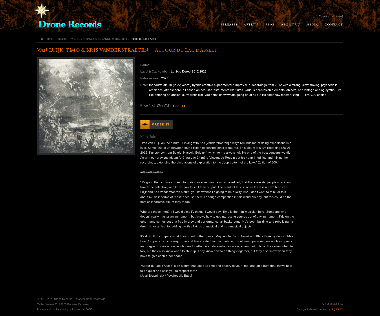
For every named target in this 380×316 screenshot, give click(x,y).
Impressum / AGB (82, 309)
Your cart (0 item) (331, 16)
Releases (229, 25)
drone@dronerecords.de (90, 299)
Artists (251, 25)
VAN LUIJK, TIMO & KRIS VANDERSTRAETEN (99, 39)
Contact (334, 25)
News (270, 25)
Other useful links (332, 303)
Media (312, 25)
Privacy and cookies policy (53, 309)
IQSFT (337, 309)
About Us (290, 25)
